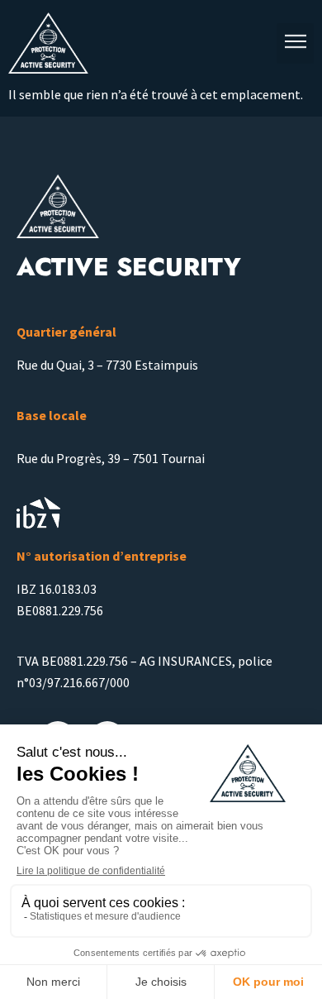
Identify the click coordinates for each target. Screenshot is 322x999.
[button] (295, 43)
